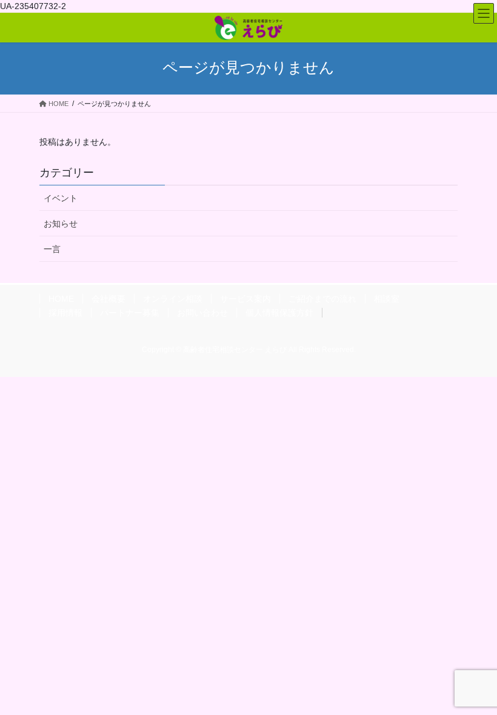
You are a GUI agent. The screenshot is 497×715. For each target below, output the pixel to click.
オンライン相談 (172, 299)
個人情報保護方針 (279, 313)
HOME (61, 299)
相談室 (386, 299)
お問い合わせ (202, 313)
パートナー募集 (129, 313)
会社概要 (108, 299)
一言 (52, 249)
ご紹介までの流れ (322, 299)
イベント (61, 198)
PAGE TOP (474, 683)
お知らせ (61, 223)
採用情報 (65, 313)
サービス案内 (245, 299)
